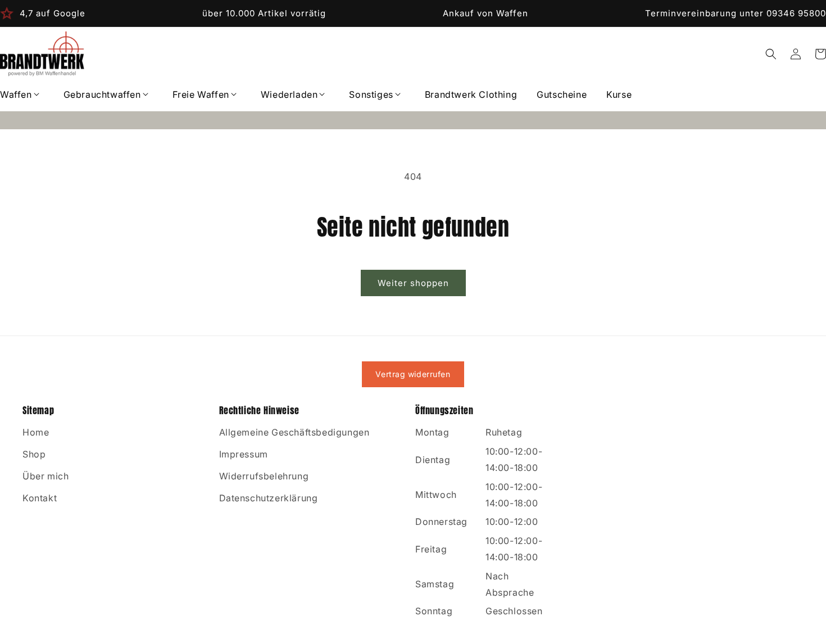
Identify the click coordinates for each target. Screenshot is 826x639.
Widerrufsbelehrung (264, 476)
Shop (34, 454)
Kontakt (39, 498)
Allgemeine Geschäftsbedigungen (294, 432)
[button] (22, 95)
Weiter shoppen (413, 283)
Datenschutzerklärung (268, 498)
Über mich (45, 476)
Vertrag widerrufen (412, 374)
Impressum (243, 454)
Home (35, 432)
